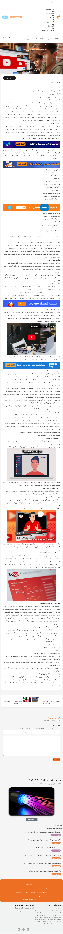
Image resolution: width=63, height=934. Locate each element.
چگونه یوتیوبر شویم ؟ (54, 94)
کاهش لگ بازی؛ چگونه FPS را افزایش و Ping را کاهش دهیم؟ (44, 848)
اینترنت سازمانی (10, 633)
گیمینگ (35, 39)
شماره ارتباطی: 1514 (31, 884)
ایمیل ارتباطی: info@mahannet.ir (31, 899)
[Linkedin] (3, 37)
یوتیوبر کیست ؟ (55, 88)
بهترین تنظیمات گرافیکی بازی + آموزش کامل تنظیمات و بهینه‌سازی (42, 863)
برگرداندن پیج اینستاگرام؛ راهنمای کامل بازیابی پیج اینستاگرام (44, 871)
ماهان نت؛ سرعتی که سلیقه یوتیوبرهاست (49, 100)
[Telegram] (3, 40)
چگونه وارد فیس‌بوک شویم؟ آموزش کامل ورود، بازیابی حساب (44, 840)
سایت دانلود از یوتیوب (30, 382)
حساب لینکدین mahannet (52, 642)
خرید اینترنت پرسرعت (11, 117)
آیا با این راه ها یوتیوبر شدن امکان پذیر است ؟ (48, 97)
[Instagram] (8, 37)
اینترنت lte (13, 447)
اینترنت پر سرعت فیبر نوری (23, 633)
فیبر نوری (49, 39)
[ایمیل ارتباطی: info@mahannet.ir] (39, 896)
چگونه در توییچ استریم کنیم (45, 435)
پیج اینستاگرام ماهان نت (53, 644)
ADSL (41, 39)
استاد (48, 298)
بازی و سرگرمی (56, 835)
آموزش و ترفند (35, 49)
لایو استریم (52, 508)
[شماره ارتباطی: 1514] (36, 881)
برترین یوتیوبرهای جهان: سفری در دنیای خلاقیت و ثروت (45, 91)
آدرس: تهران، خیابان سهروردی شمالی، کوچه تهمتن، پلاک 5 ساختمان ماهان (31, 892)
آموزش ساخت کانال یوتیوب (27, 292)
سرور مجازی (26, 39)
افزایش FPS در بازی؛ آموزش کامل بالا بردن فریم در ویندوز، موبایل (43, 855)
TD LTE (57, 39)
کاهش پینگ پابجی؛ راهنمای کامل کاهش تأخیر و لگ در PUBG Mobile (42, 832)
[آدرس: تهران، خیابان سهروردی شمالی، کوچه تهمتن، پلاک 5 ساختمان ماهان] (46, 889)
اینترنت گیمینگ (56, 636)
